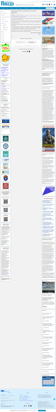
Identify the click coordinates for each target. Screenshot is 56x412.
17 (43, 382)
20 (48, 382)
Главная (2, 8)
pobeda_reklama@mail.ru (30, 400)
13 (48, 381)
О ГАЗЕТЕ (5, 78)
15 (51, 381)
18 (45, 382)
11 (45, 381)
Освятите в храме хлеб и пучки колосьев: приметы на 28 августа (48, 317)
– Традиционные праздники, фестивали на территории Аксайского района (5, 68)
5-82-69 (5, 274)
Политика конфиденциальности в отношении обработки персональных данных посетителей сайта (8, 406)
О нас (7, 8)
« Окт (43, 385)
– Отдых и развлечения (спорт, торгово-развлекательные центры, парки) (5, 70)
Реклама (20, 8)
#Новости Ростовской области (47, 313)
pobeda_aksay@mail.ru (4, 89)
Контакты (39, 8)
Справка (21, 14)
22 (51, 382)
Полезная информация (18, 14)
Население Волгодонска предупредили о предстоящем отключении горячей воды (48, 324)
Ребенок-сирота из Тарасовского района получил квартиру (48, 331)
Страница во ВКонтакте (6, 206)
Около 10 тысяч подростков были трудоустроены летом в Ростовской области (47, 363)
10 (43, 381)
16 (53, 381)
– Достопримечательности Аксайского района (4, 75)
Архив (16, 8)
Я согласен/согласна (42, 410)
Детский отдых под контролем (48, 369)
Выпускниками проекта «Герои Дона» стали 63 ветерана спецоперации (48, 349)
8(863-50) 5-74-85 (25, 399)
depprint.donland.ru (3, 84)
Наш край (11, 8)
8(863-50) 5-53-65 (25, 398)
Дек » (45, 385)
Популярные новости (48, 198)
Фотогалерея (26, 8)
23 (53, 382)
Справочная (33, 8)
